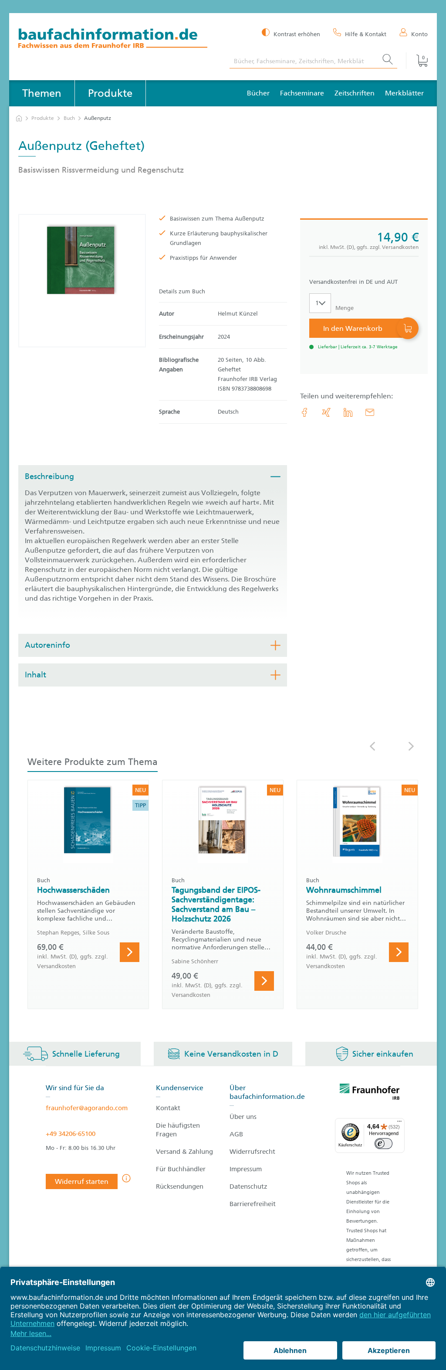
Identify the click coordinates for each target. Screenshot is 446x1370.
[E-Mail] (369, 412)
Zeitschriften (354, 93)
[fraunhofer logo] (370, 1093)
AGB (236, 1134)
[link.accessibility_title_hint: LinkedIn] (348, 412)
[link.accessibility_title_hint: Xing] (326, 412)
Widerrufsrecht (252, 1152)
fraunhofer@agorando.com (87, 1108)
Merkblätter (404, 93)
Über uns (243, 1117)
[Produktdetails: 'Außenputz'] (82, 281)
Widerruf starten (81, 1181)
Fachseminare (302, 93)
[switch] (383, 1143)
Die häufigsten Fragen (178, 1130)
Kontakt (168, 1108)
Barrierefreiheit (253, 1204)
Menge (344, 308)
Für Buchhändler (181, 1169)
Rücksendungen (179, 1186)
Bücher (258, 93)
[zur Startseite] (19, 118)
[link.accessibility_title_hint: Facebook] (304, 412)
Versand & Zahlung (184, 1152)
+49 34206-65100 (70, 1134)
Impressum (246, 1169)
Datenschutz (248, 1186)
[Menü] (399, 1123)
